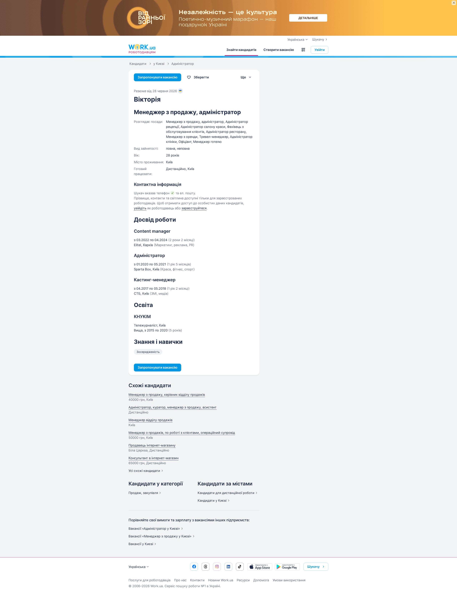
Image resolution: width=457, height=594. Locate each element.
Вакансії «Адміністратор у (154, 528)
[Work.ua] (142, 49)
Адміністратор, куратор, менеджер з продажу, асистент (173, 407)
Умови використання (289, 580)
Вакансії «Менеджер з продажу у (160, 536)
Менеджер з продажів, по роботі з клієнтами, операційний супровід (182, 433)
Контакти (197, 580)
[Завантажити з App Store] (259, 567)
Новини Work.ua (220, 580)
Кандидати (226, 493)
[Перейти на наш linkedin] (228, 567)
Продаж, (143, 493)
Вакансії (141, 544)
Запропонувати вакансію (157, 77)
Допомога (261, 580)
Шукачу (318, 39)
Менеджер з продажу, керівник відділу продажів (167, 394)
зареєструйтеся (194, 208)
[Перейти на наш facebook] (194, 567)
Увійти (320, 50)
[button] (303, 50)
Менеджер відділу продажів (150, 420)
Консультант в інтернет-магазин (154, 458)
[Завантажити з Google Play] (287, 567)
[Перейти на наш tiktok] (240, 567)
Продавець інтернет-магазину (152, 445)
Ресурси (243, 580)
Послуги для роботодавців (149, 580)
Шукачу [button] (313, 566)
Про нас (180, 580)
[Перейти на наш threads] (205, 567)
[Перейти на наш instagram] (217, 567)
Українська (137, 567)
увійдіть (140, 208)
